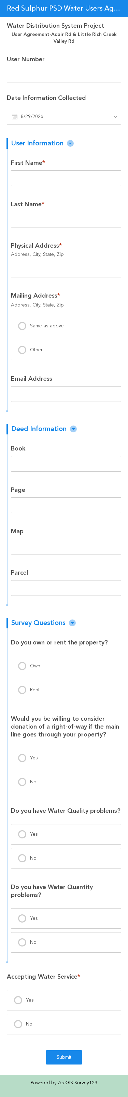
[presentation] (66, 326)
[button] (70, 143)
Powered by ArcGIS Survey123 (64, 1083)
